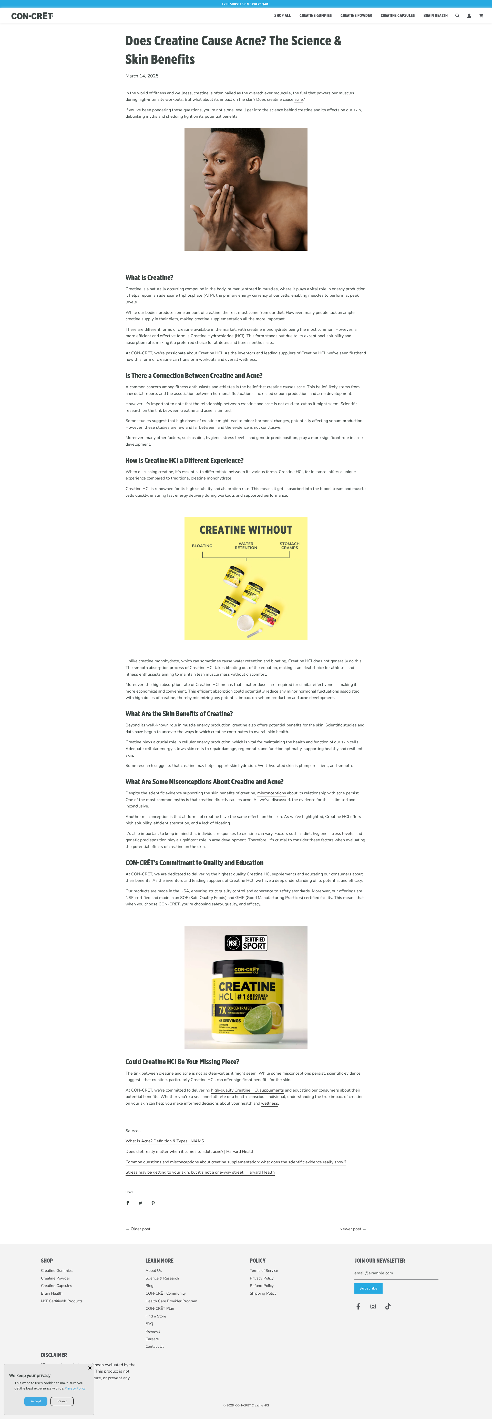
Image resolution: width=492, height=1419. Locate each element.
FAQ (149, 1323)
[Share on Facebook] (128, 1203)
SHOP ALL (282, 15)
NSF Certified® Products (62, 1301)
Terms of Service (264, 1270)
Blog (149, 1285)
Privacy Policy (262, 1278)
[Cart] (481, 16)
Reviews (153, 1331)
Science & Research (162, 1278)
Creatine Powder (55, 1278)
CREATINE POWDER (356, 15)
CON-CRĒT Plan (160, 1308)
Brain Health (52, 1293)
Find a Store (156, 1316)
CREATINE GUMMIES (316, 15)
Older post (140, 1229)
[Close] (90, 1368)
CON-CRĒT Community (166, 1293)
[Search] (457, 16)
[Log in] (469, 16)
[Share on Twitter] (140, 1203)
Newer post (350, 1229)
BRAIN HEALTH (436, 15)
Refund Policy (262, 1285)
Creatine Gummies (57, 1270)
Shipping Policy (263, 1293)
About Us (154, 1270)
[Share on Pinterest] (153, 1203)
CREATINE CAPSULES (398, 15)
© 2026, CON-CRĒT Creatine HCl (246, 1405)
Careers (152, 1339)
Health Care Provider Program (171, 1301)
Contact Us (155, 1346)
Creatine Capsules (56, 1285)
